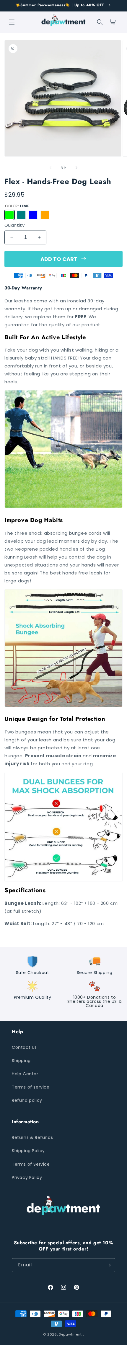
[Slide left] (50, 167)
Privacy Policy (27, 1177)
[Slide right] (76, 167)
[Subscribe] (108, 1265)
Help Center (25, 1074)
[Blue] (33, 215)
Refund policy (27, 1100)
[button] (11, 22)
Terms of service (31, 1087)
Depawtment (70, 1334)
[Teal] (21, 215)
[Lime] (9, 215)
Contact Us (24, 1047)
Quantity (14, 225)
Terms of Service (31, 1164)
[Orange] (45, 215)
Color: (17, 205)
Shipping (21, 1061)
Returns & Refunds (32, 1137)
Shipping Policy (28, 1151)
